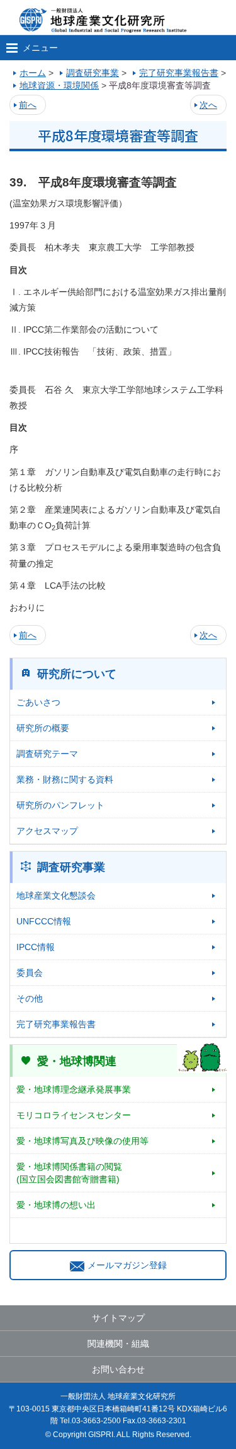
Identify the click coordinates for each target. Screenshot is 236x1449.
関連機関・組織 (118, 1344)
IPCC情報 (35, 947)
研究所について (76, 674)
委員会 (29, 973)
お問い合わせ (118, 1369)
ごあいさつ (38, 702)
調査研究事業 (71, 867)
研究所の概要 (42, 728)
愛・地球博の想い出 (56, 1205)
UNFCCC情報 (43, 921)
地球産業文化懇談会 (56, 895)
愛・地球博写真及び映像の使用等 (82, 1141)
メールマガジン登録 (127, 1265)
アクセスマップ (47, 831)
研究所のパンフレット (60, 805)
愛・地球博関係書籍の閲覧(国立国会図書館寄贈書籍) (69, 1173)
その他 (29, 998)
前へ (28, 105)
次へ (208, 105)
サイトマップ (118, 1318)
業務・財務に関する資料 (64, 779)
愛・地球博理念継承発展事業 (73, 1089)
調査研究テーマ (47, 754)
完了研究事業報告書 (56, 1024)
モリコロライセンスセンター (73, 1115)
